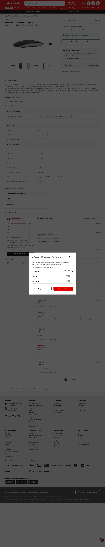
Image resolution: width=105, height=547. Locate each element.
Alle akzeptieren (63, 289)
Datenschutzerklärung (37, 267)
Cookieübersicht (53, 267)
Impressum (45, 267)
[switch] (68, 276)
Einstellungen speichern (42, 289)
